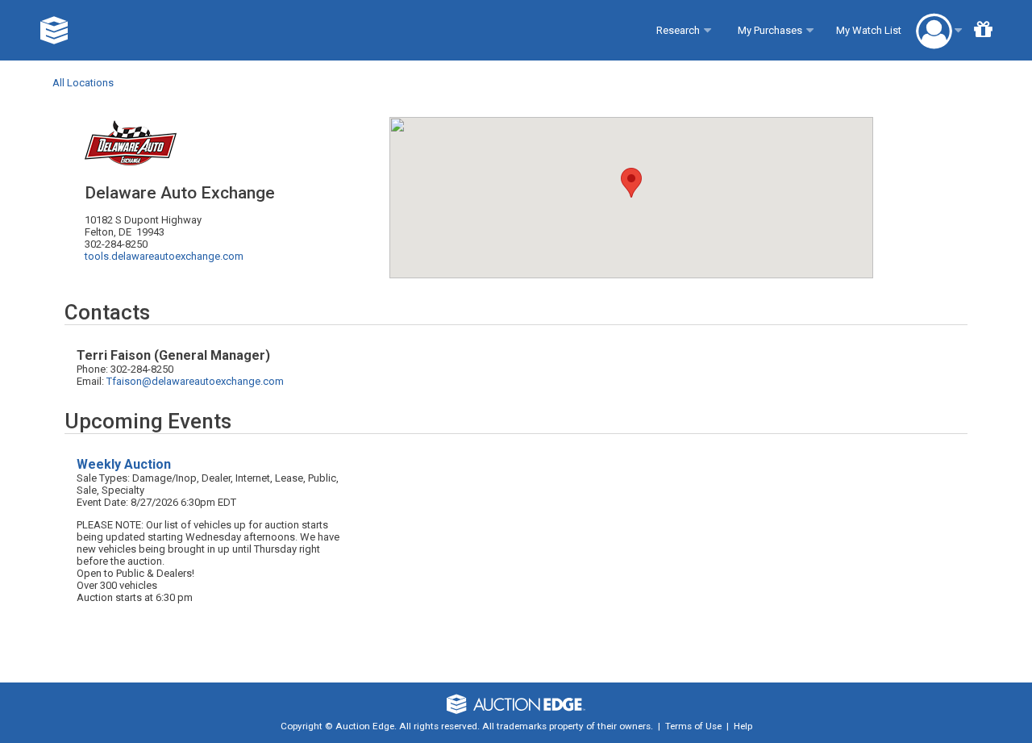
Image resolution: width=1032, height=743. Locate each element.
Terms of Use (693, 726)
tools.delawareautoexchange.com (164, 256)
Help (743, 726)
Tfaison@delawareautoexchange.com (195, 381)
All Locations (83, 83)
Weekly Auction (124, 464)
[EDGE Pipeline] (54, 30)
